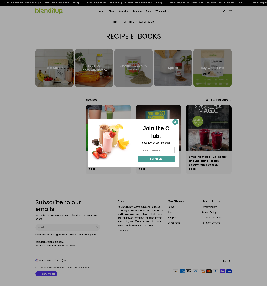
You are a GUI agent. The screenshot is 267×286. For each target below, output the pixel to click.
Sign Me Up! (156, 159)
